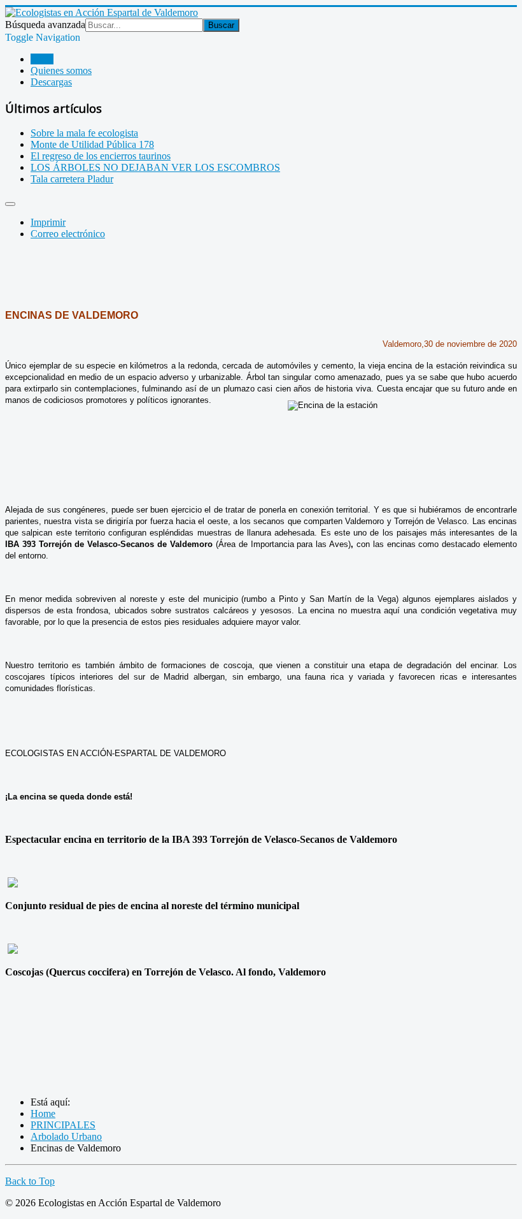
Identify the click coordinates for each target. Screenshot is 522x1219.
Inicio (42, 59)
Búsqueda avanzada (45, 24)
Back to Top (30, 1181)
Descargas (51, 82)
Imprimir (48, 222)
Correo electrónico (68, 233)
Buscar (221, 25)
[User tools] (10, 204)
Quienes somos (61, 70)
